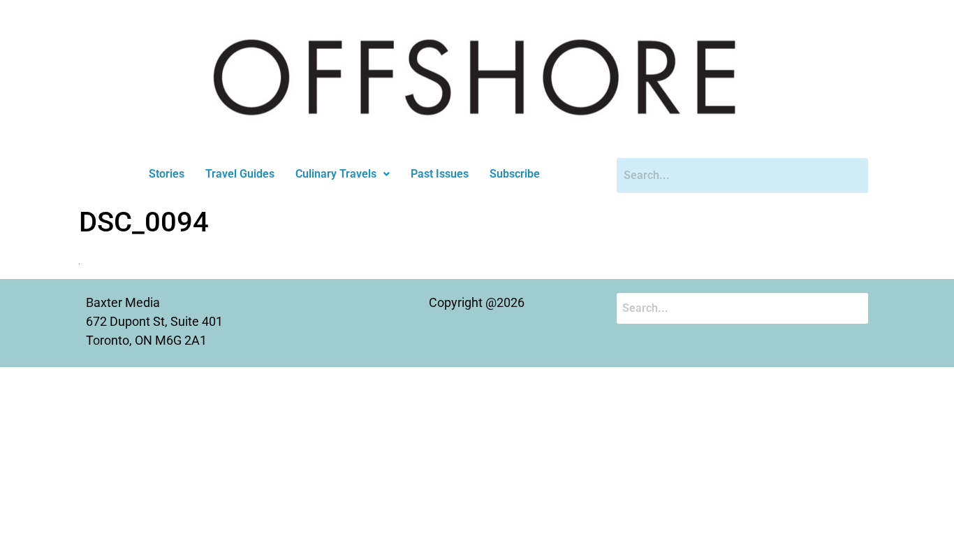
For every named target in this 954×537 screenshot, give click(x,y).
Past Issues (440, 173)
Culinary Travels (335, 173)
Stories (166, 173)
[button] (342, 174)
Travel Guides (239, 173)
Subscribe (515, 173)
